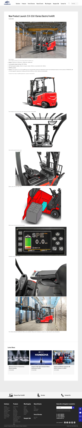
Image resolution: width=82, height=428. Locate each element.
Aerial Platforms (15, 419)
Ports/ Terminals (6, 414)
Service (35, 418)
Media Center (36, 410)
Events (35, 407)
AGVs (14, 423)
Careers (25, 414)
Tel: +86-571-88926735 (60, 415)
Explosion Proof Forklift (16, 421)
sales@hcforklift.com (60, 418)
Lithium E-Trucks (15, 406)
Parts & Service (31, 3)
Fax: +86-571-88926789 (60, 416)
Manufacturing (6, 411)
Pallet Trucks (15, 410)
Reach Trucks (15, 412)
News (35, 406)
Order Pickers (15, 414)
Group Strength (26, 411)
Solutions (18, 3)
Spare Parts (35, 417)
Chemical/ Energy (6, 415)
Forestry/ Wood (6, 416)
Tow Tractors (15, 415)
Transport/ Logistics (7, 410)
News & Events (40, 3)
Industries (5, 406)
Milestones (25, 409)
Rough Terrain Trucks (16, 418)
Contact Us (63, 3)
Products (24, 3)
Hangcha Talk (56, 3)
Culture (25, 407)
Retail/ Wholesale (6, 407)
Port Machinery (15, 420)
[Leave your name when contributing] (80, 409)
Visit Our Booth (36, 409)
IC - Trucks (14, 409)
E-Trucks (14, 407)
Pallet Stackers (15, 411)
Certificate (25, 412)
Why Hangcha (48, 3)
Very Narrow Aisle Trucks (17, 416)
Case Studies (26, 410)
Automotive (6, 412)
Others (5, 418)
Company (25, 406)
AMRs (14, 424)
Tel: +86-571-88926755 (60, 414)
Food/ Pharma (6, 409)
